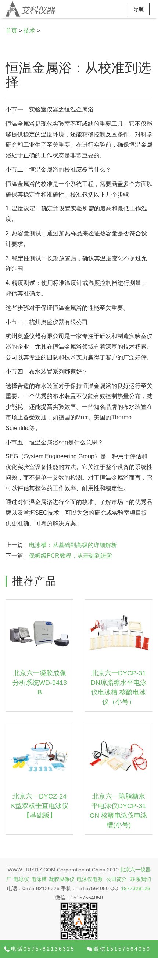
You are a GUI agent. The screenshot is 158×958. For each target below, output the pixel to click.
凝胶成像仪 (62, 879)
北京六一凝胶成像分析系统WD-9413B (39, 682)
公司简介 (116, 879)
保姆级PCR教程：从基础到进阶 (70, 556)
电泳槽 (39, 879)
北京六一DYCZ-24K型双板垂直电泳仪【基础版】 (39, 806)
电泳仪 (21, 879)
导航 (138, 9)
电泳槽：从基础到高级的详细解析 (73, 545)
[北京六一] (30, 9)
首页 (11, 30)
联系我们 (140, 879)
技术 (29, 30)
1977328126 (135, 888)
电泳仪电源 (90, 879)
